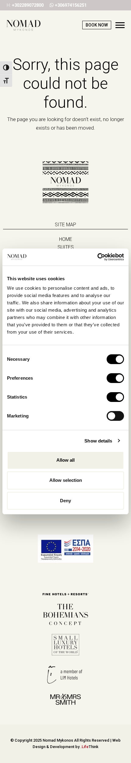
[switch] (115, 378)
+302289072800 (28, 5)
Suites (66, 247)
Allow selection (65, 480)
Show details (98, 440)
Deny (65, 500)
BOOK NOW (97, 25)
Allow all (65, 460)
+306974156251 (71, 5)
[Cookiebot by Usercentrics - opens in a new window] (97, 257)
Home (65, 239)
